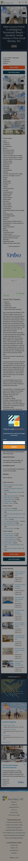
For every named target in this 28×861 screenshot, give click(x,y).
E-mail (5, 439)
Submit (14, 447)
